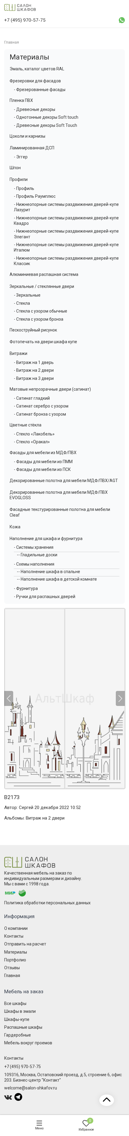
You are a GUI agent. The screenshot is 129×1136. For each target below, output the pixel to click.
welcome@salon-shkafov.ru (30, 1088)
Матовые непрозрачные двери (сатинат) (50, 389)
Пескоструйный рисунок (33, 330)
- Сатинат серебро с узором (41, 406)
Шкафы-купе (16, 1019)
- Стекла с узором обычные (40, 311)
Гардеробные (17, 1035)
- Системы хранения (33, 547)
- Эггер (21, 156)
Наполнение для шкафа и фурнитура (46, 538)
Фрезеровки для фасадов (35, 80)
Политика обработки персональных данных (47, 902)
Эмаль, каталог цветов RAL (37, 68)
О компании (16, 928)
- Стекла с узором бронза (38, 319)
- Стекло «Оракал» (32, 441)
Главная (12, 975)
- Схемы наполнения (34, 564)
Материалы (29, 57)
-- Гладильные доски (37, 554)
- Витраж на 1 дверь (34, 362)
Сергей (26, 807)
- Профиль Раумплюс (35, 196)
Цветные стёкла (25, 425)
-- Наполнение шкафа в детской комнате (57, 579)
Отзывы (12, 967)
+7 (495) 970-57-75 (22, 1066)
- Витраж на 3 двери (34, 378)
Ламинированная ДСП (32, 147)
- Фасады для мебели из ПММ (43, 461)
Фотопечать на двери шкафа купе (43, 341)
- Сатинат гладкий (32, 398)
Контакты (13, 936)
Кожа (15, 526)
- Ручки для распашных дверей (44, 596)
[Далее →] (64, 698)
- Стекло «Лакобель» (34, 434)
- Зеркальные (27, 295)
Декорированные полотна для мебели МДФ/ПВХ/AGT (64, 480)
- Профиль (24, 188)
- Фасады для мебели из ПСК (42, 469)
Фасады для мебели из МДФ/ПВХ (43, 452)
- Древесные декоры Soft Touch (45, 125)
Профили (19, 179)
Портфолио (15, 959)
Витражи (18, 353)
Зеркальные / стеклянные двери (42, 286)
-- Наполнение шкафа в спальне (48, 571)
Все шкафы (15, 1003)
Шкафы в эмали (20, 1011)
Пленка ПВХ (21, 100)
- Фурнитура (26, 588)
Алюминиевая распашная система (44, 274)
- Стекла (22, 303)
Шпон (15, 167)
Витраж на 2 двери (45, 818)
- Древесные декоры (34, 109)
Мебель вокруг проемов (28, 1042)
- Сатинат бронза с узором (40, 414)
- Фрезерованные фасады (39, 89)
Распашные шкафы (23, 1027)
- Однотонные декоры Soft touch (46, 117)
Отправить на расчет (25, 944)
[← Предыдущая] (8, 698)
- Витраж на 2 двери (34, 370)
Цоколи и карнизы (27, 136)
